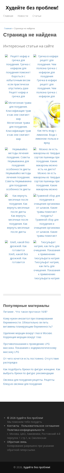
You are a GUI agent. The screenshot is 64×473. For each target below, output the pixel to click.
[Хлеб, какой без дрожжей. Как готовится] (18, 250)
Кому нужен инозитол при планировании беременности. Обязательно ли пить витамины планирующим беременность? (28, 322)
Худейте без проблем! (32, 7)
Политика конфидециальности (25, 430)
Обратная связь (17, 442)
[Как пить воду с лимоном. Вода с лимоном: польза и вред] (46, 126)
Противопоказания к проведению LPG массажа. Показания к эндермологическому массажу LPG (29, 348)
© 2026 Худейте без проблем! (25, 418)
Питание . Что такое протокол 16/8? (25, 311)
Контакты (13, 425)
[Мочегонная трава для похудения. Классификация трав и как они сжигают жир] (18, 118)
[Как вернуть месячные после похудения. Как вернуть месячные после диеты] (18, 211)
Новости (23, 16)
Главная (8, 16)
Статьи (37, 16)
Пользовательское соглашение (40, 425)
